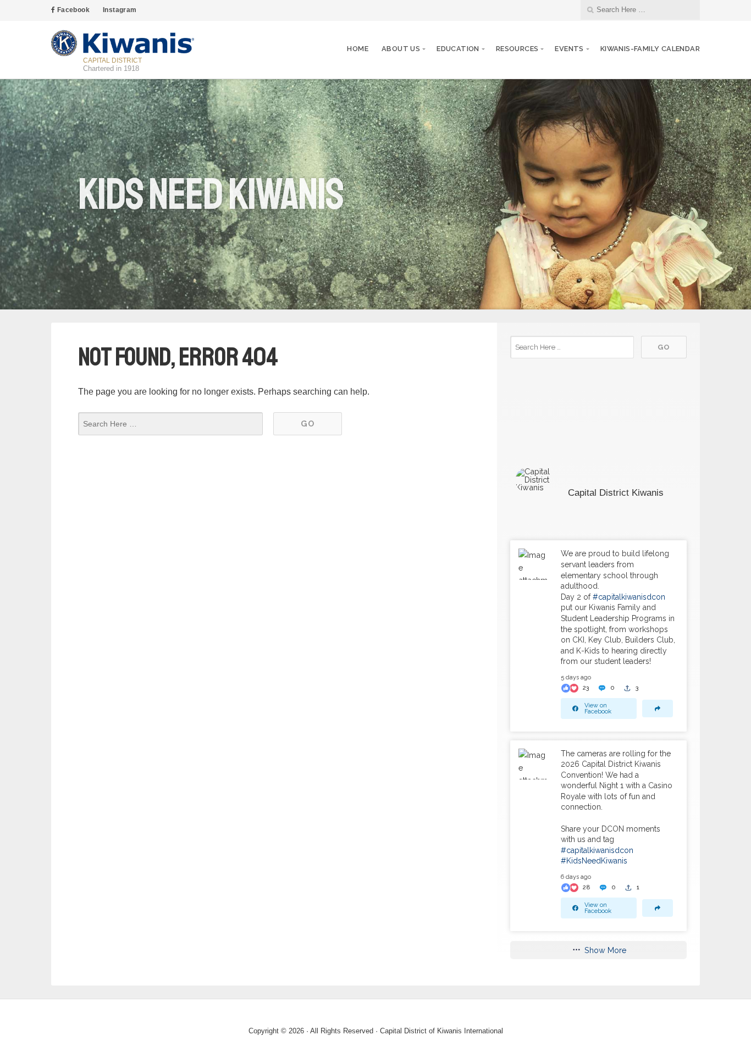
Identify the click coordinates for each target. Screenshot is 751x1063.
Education (458, 49)
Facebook (72, 10)
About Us (401, 49)
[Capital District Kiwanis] (538, 479)
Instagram (120, 10)
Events (569, 49)
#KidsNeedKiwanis (594, 860)
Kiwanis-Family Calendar (650, 49)
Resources (517, 49)
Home (357, 49)
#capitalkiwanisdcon (629, 597)
